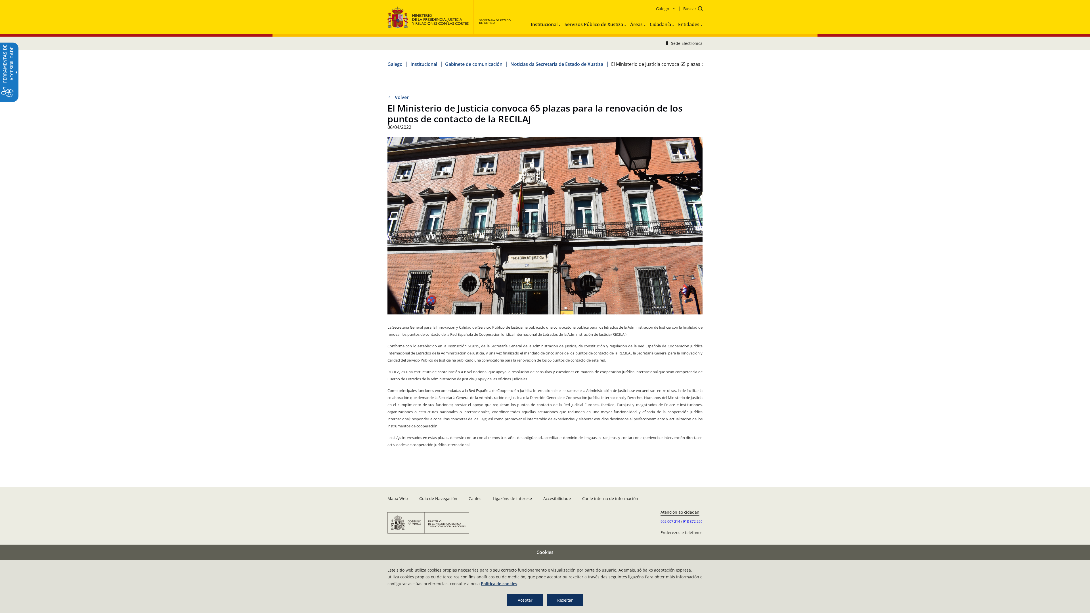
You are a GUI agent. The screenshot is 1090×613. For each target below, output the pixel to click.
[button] (691, 9)
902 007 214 (671, 521)
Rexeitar (565, 600)
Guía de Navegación (438, 498)
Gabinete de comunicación (473, 64)
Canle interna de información (610, 498)
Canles (475, 498)
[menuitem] (546, 23)
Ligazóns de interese (512, 498)
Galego (395, 64)
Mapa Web (397, 498)
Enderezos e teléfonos (682, 532)
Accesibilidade (557, 498)
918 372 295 (693, 521)
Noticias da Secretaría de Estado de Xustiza (556, 64)
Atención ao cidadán (680, 512)
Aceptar (525, 600)
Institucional (423, 64)
